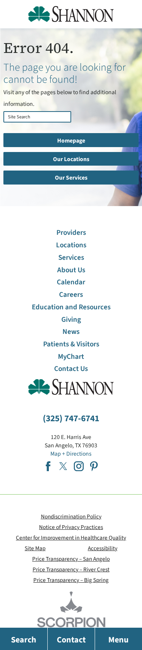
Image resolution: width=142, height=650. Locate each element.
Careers (71, 295)
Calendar (71, 282)
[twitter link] (63, 466)
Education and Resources (71, 307)
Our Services (71, 178)
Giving (71, 320)
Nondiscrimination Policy (71, 516)
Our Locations (71, 159)
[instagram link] (79, 466)
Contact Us (71, 369)
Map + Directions (71, 454)
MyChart (71, 357)
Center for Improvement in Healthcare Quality (71, 538)
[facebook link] (48, 466)
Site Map (35, 548)
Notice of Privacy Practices (71, 527)
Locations (71, 245)
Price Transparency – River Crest (71, 569)
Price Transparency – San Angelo (71, 559)
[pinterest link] (94, 466)
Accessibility (102, 548)
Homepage (71, 141)
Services (71, 258)
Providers (71, 233)
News (71, 332)
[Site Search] (5, 127)
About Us (71, 270)
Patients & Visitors (71, 344)
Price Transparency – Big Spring (71, 580)
